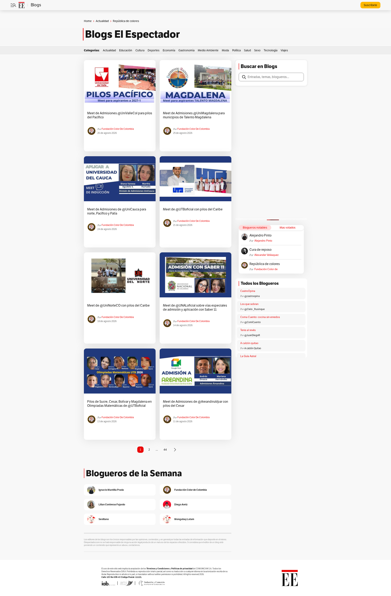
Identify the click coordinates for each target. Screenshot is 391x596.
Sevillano (104, 519)
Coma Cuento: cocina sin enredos (260, 317)
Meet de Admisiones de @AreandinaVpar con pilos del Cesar (195, 404)
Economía (169, 50)
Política (236, 50)
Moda (225, 50)
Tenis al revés (248, 330)
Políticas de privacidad (181, 568)
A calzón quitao (249, 343)
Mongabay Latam (184, 519)
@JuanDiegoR (252, 335)
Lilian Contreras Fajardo (112, 504)
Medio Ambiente (208, 50)
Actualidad (102, 21)
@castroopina (252, 296)
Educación (125, 50)
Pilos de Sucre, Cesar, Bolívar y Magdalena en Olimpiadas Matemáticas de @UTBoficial (119, 404)
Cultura (139, 50)
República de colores (264, 264)
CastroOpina (247, 291)
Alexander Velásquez (266, 255)
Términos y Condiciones (157, 568)
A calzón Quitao (252, 348)
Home (88, 21)
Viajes (284, 50)
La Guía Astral (248, 356)
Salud (247, 50)
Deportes (153, 50)
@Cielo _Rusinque (254, 309)
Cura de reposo (260, 250)
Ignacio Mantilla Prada (111, 489)
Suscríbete (370, 5)
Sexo (257, 50)
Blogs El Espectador (132, 34)
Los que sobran (249, 304)
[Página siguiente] (175, 449)
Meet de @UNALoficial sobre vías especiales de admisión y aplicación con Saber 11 (195, 307)
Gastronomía (186, 50)
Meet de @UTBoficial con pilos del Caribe (193, 209)
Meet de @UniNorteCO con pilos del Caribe (118, 305)
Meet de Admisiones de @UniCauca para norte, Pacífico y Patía (116, 211)
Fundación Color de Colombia (118, 129)
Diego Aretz (181, 504)
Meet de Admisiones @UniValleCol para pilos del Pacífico (119, 115)
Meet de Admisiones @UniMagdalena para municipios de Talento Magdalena (194, 115)
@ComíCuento (252, 322)
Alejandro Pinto (260, 235)
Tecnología (270, 50)
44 (165, 449)
